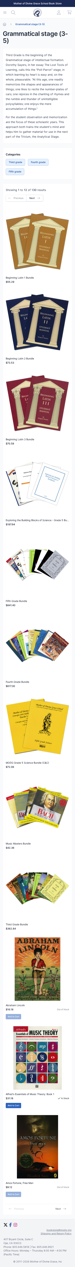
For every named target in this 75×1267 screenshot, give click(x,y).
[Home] (4, 24)
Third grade (15, 162)
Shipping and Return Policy (56, 1233)
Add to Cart (13, 1105)
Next (58, 1208)
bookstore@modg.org (59, 1229)
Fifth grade (15, 171)
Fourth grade (38, 162)
